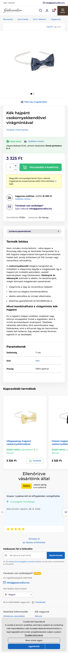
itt (56, 181)
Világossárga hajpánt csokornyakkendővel (18, 442)
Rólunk (38, 616)
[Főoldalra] (12, 10)
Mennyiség (10, 167)
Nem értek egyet (33, 640)
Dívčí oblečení (39, 19)
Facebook (40, 602)
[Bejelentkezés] (47, 10)
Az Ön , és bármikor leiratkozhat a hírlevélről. (33, 562)
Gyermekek (22, 19)
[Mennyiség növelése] (16, 165)
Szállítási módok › (36, 141)
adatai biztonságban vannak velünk (25, 561)
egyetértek (34, 646)
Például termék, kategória (24, 28)
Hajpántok (56, 19)
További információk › (17, 129)
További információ (34, 635)
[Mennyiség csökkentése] (16, 169)
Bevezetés (8, 19)
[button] (40, 10)
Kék (38, 360)
